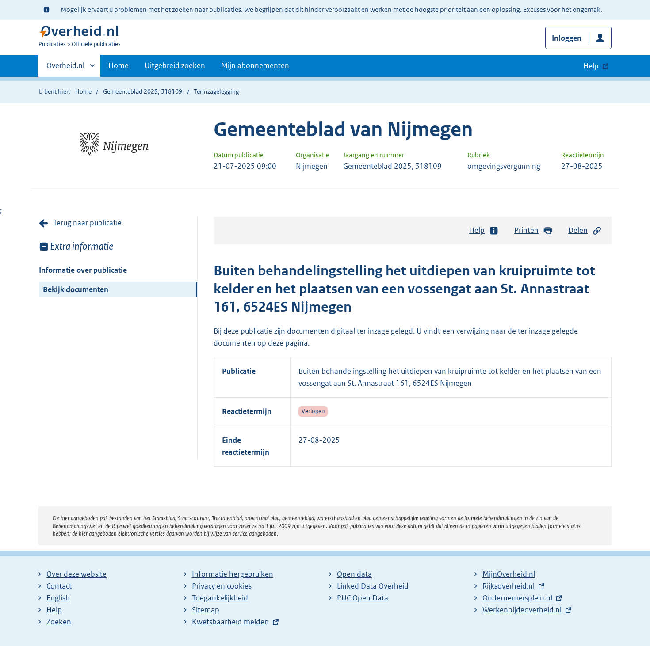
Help (477, 230)
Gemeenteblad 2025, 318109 (142, 91)
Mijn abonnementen (255, 65)
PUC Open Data (362, 598)
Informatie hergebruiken (232, 574)
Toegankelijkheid (220, 598)
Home (118, 65)
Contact (59, 586)
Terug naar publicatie (87, 223)
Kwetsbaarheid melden (230, 622)
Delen (578, 230)
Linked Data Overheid (373, 586)
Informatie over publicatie (83, 270)
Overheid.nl (65, 68)
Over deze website (76, 574)
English (58, 598)
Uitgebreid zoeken (175, 65)
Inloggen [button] (566, 38)
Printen (526, 230)
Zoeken (58, 622)
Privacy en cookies (222, 586)
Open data (354, 574)
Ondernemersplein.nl (517, 598)
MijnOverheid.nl (508, 574)
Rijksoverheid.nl (508, 586)
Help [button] (591, 66)
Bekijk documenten (75, 289)
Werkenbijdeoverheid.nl (522, 610)
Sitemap (205, 610)
